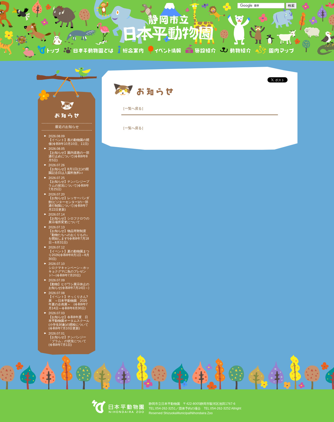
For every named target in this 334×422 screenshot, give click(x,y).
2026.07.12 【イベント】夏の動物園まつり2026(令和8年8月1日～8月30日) (69, 253)
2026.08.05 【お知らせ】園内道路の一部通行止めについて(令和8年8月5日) (69, 154)
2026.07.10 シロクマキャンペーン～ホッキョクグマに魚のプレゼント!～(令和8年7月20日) (69, 269)
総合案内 (131, 50)
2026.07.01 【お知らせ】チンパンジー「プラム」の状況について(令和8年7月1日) (67, 339)
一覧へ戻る (133, 108)
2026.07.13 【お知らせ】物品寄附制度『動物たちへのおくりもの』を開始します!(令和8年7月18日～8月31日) (69, 234)
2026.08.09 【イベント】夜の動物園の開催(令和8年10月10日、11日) (69, 140)
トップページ (49, 50)
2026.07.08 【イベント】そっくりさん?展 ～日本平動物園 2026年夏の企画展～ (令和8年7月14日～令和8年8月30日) (68, 300)
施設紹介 (200, 50)
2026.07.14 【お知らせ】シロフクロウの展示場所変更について (69, 218)
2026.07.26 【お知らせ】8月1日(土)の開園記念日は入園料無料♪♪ (69, 169)
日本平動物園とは (89, 50)
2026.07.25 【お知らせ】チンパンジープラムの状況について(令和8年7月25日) (69, 183)
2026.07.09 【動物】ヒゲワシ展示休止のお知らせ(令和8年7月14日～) (69, 284)
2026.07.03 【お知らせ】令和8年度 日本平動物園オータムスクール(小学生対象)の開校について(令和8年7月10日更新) (69, 320)
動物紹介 (235, 50)
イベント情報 (164, 50)
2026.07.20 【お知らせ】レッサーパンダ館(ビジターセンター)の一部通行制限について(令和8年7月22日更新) (69, 202)
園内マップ (274, 50)
